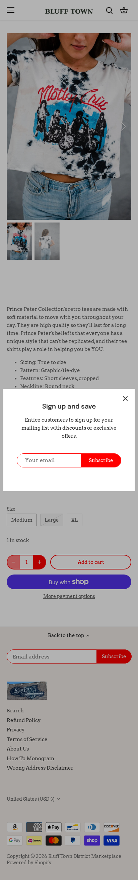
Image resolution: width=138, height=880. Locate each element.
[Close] (125, 398)
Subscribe (101, 460)
